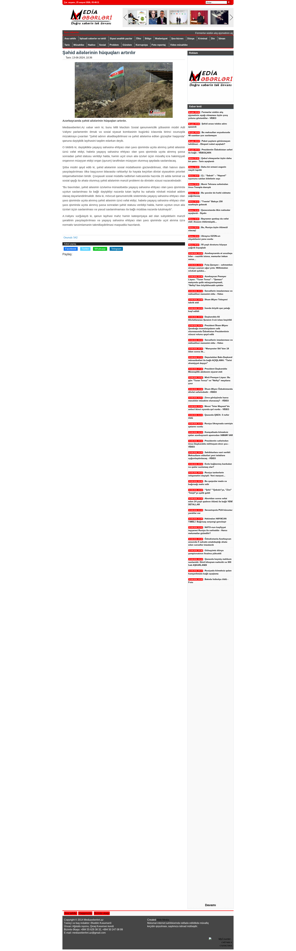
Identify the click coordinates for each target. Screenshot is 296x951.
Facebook (70, 249)
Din (213, 38)
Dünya (190, 38)
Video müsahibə (178, 44)
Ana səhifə (70, 38)
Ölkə (138, 38)
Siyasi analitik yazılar (121, 38)
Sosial (102, 44)
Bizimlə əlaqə (101, 913)
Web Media (163, 919)
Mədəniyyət (161, 38)
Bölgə (148, 38)
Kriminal (202, 38)
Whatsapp (100, 249)
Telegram (116, 249)
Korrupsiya (142, 44)
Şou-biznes (177, 38)
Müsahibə (79, 44)
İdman (222, 38)
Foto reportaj (159, 44)
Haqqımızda (85, 913)
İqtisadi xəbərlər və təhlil (93, 38)
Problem (114, 44)
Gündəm (127, 44)
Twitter (85, 249)
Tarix (67, 44)
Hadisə (91, 44)
